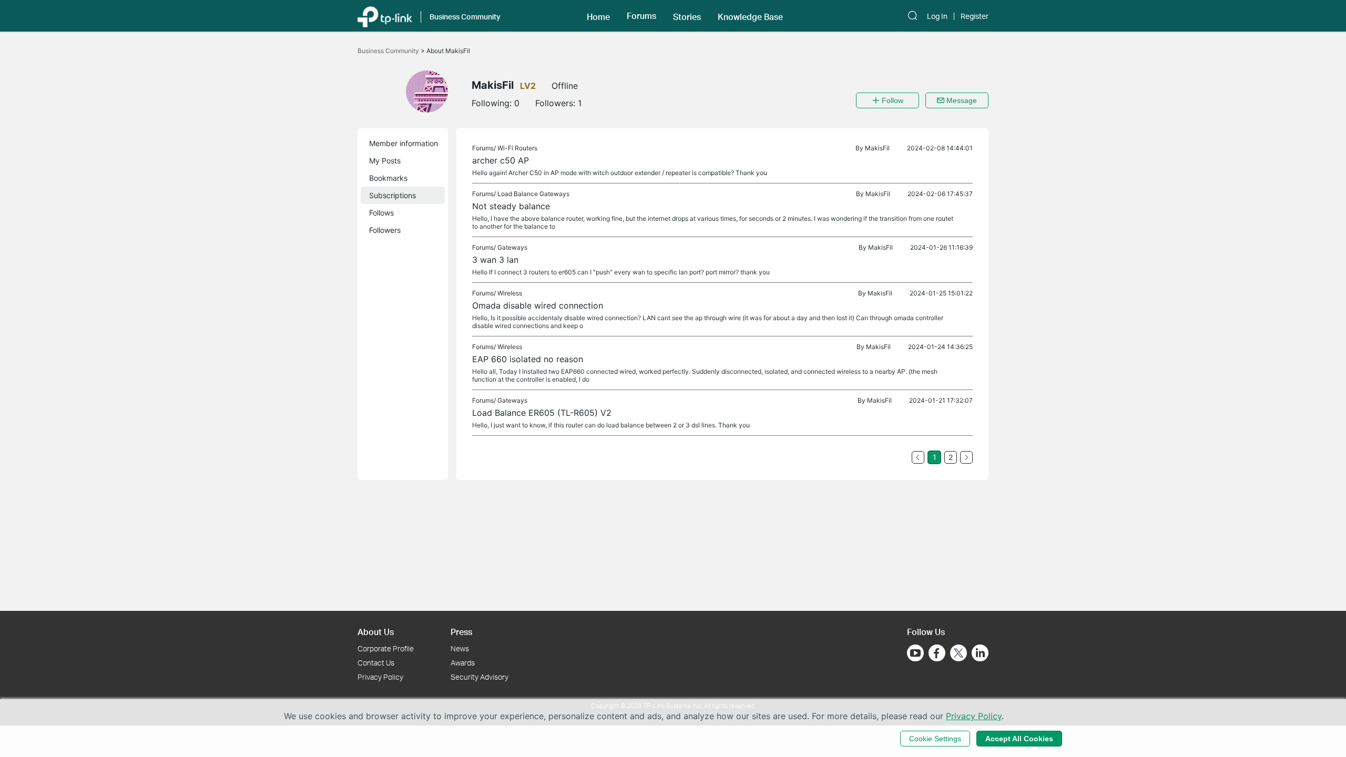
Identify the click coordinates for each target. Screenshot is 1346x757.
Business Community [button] (465, 16)
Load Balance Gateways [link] (533, 194)
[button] (598, 16)
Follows (381, 212)
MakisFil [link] (877, 148)
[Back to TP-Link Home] (385, 16)
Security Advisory (479, 676)
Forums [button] (641, 16)
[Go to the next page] (966, 457)
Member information (403, 143)
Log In (937, 16)
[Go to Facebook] (937, 653)
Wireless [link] (509, 293)
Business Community (389, 51)
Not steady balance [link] (511, 206)
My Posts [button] (385, 160)
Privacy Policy (380, 676)
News (460, 648)
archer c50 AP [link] (500, 160)
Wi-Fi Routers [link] (517, 148)
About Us (376, 631)
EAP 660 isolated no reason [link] (527, 359)
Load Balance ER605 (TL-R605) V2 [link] (541, 412)
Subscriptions (392, 195)
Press (461, 631)
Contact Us (376, 662)
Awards (463, 662)
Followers (385, 230)
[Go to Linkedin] (980, 653)
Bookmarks (388, 177)
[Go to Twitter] (958, 654)
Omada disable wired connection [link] (537, 305)
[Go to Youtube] (915, 653)
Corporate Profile (386, 648)
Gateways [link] (512, 247)
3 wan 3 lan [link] (495, 259)
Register (974, 16)
